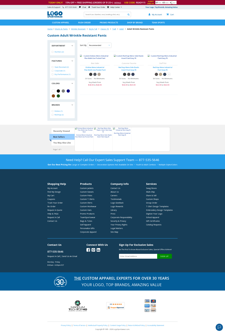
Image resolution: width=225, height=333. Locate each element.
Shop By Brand (135, 22)
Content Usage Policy (118, 325)
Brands (56, 105)
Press (113, 213)
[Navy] (68, 91)
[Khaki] (160, 74)
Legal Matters (117, 228)
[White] (53, 91)
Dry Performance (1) (63, 74)
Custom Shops (152, 199)
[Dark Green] (58, 96)
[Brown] (53, 96)
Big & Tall (93, 29)
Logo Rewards (117, 206)
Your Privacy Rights (119, 224)
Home (50, 29)
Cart (170, 14)
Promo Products (109, 22)
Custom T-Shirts (87, 199)
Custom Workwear (88, 206)
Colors (56, 83)
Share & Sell (151, 195)
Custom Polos (86, 195)
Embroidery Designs (159, 210)
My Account (52, 188)
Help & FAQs (52, 213)
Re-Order (51, 206)
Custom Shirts (86, 202)
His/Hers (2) (59, 52)
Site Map (114, 232)
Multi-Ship (150, 191)
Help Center (115, 7)
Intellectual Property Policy (98, 325)
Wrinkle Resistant (78, 29)
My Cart (50, 195)
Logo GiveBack (117, 202)
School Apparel (152, 217)
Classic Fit (105, 29)
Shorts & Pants (61, 29)
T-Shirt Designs (157, 206)
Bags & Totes (86, 221)
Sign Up (164, 256)
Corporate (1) (60, 71)
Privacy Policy (66, 325)
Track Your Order (98, 7)
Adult (121, 29)
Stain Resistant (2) (62, 67)
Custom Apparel (60, 22)
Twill (114, 29)
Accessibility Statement (155, 325)
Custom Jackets (86, 188)
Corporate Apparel (88, 232)
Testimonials (116, 199)
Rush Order (84, 22)
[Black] (58, 91)
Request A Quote (54, 210)
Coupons (51, 199)
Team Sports (158, 22)
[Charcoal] (95, 74)
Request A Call (53, 217)
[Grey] (63, 91)
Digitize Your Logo (154, 213)
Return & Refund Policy (136, 325)
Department (58, 45)
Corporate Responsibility (121, 217)
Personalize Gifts (87, 228)
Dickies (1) (59, 111)
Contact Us (52, 221)
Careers (114, 195)
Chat (84, 7)
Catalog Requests (153, 224)
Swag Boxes (151, 188)
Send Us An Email (69, 256)
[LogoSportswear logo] (55, 17)
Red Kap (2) (59, 115)
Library (114, 210)
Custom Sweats (87, 191)
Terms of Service (79, 325)
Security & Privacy (118, 221)
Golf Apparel (85, 224)
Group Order (151, 202)
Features (57, 61)
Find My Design (54, 191)
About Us (115, 191)
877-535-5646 (71, 7)
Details (117, 2)
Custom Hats (86, 210)
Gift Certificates (153, 221)
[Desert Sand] (99, 74)
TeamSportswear (87, 217)
